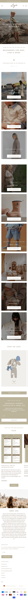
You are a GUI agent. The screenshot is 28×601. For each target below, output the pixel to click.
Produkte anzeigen (14, 393)
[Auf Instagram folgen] (2, 581)
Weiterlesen (4, 480)
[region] (14, 26)
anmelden (14, 420)
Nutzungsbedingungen (6, 571)
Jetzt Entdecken (14, 97)
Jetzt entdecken (14, 156)
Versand (3, 577)
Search (3, 573)
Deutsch (21, 586)
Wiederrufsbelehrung (6, 568)
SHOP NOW (14, 30)
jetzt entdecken (14, 189)
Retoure (3, 575)
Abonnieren (6, 556)
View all (14, 485)
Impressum (4, 564)
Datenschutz (4, 566)
